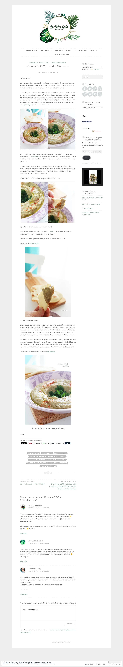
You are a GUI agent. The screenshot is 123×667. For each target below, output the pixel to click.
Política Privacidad (61, 54)
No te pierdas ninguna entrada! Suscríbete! (93, 138)
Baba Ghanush (61, 453)
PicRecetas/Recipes (59, 63)
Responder (23, 533)
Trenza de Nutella (87, 208)
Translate (96, 69)
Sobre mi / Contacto (87, 50)
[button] (88, 179)
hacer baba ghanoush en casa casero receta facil (47, 463)
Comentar (69, 623)
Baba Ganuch (47, 453)
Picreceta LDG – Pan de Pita (32, 483)
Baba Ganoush (33, 453)
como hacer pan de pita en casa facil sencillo (47, 456)
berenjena (35, 156)
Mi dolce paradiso (35, 540)
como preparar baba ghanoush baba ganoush (47, 459)
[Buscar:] (92, 77)
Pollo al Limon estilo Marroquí (91, 204)
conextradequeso (35, 505)
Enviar (86, 158)
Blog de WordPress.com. (61, 642)
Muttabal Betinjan (48, 466)
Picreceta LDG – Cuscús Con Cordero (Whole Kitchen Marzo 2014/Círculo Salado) (62, 485)
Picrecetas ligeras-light (39, 63)
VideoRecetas (46, 50)
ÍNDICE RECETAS (32, 50)
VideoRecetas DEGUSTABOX (65, 50)
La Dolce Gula (54, 72)
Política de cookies (49, 664)
